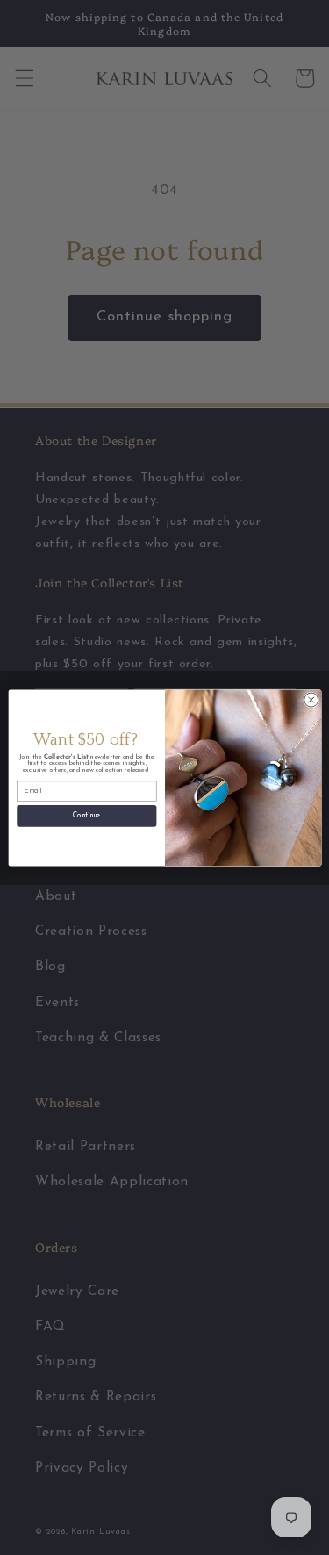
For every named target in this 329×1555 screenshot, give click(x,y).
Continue (86, 815)
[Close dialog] (311, 700)
